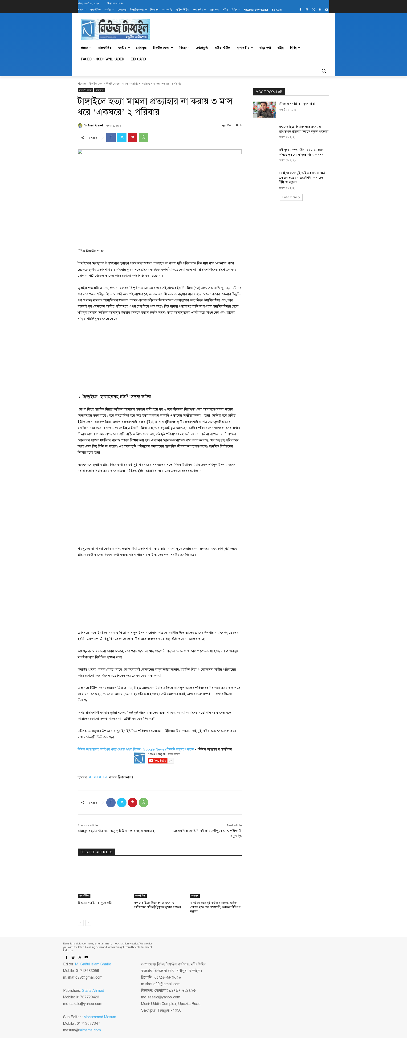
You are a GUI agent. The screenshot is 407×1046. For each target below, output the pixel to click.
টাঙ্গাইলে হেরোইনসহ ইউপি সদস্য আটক (117, 396)
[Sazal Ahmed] (81, 125)
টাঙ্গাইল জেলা (96, 83)
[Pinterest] (132, 137)
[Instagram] (307, 10)
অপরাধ (194, 895)
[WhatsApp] (143, 137)
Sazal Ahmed (95, 125)
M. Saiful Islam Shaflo (93, 964)
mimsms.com (90, 1030)
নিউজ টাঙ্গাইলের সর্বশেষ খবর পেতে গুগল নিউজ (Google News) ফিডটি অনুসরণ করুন (136, 749)
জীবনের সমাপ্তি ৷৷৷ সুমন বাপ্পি (95, 903)
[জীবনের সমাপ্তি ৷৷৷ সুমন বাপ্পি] (103, 880)
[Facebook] (300, 10)
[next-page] (88, 923)
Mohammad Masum (100, 1017)
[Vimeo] (320, 10)
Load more (289, 197)
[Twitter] (313, 10)
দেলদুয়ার (100, 90)
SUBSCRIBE (98, 777)
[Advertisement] (113, 357)
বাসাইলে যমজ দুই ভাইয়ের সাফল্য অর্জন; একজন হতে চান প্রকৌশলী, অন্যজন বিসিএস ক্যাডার (215, 907)
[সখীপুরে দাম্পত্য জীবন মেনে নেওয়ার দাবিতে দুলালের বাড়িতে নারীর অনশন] (264, 156)
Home (82, 83)
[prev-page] (81, 923)
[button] (323, 70)
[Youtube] (326, 10)
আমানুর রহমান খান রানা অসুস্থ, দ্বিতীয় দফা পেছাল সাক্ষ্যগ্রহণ (117, 831)
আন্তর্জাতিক (84, 895)
